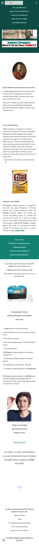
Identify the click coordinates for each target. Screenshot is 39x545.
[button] (2, 3)
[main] (19, 15)
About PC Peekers (19, 442)
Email (19, 519)
